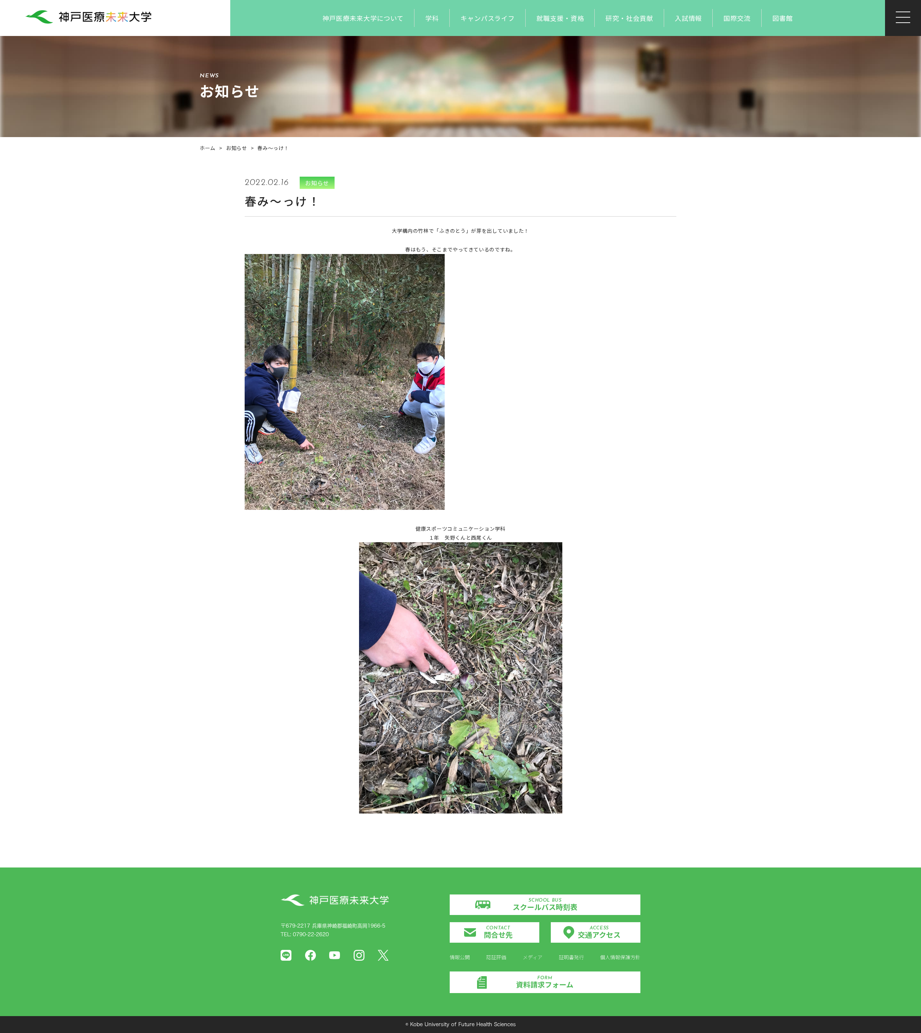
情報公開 (460, 957)
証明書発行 (571, 957)
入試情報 (688, 18)
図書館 (782, 18)
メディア (533, 957)
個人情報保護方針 (620, 957)
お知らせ (236, 147)
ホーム (207, 147)
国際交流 (737, 18)
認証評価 (496, 957)
